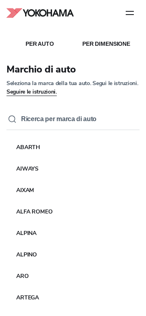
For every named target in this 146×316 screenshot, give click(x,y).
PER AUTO (40, 44)
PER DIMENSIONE (106, 44)
